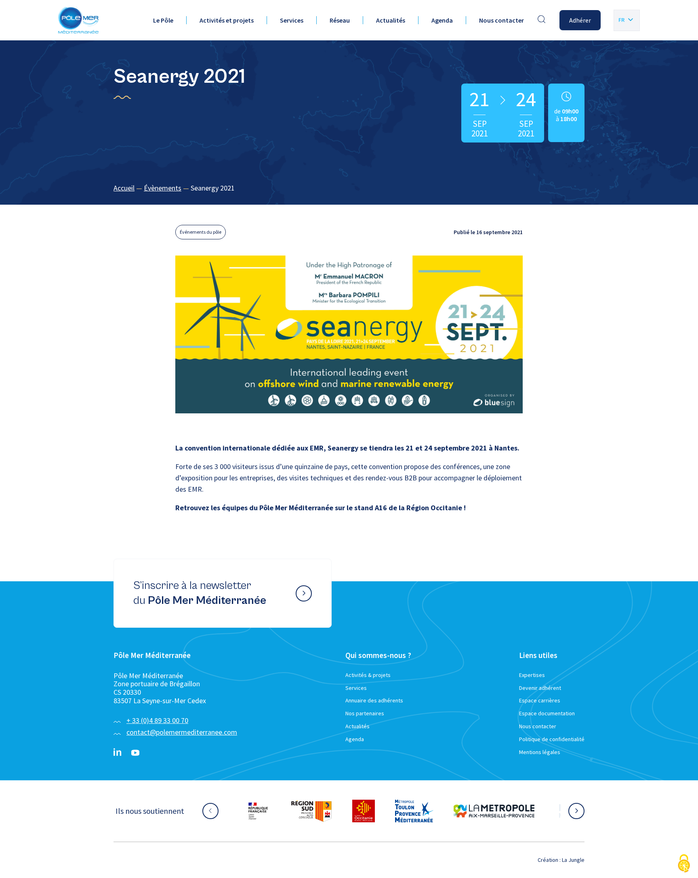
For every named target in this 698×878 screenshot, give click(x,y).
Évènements (162, 188)
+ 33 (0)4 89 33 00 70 (157, 720)
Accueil (124, 188)
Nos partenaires (364, 713)
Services (291, 20)
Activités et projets (227, 20)
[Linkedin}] (118, 753)
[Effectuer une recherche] (542, 20)
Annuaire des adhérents (374, 700)
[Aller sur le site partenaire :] (258, 811)
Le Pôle (163, 20)
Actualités (390, 20)
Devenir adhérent (540, 688)
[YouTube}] (135, 753)
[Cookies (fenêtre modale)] (684, 864)
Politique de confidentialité (551, 739)
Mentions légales (539, 752)
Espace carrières (539, 700)
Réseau (340, 20)
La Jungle (573, 859)
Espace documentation (547, 713)
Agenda (442, 20)
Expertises (532, 675)
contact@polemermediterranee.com (181, 732)
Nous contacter (501, 20)
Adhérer (580, 20)
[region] (349, 188)
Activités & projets (368, 675)
